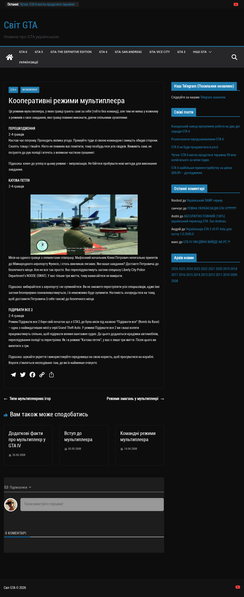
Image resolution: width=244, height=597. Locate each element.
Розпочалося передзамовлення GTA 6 (197, 139)
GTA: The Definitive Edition (71, 52)
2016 (182, 275)
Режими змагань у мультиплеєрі (132, 398)
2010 (226, 275)
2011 (219, 275)
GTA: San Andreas (128, 52)
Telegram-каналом (212, 97)
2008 (174, 281)
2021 (211, 269)
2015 (189, 275)
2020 (219, 269)
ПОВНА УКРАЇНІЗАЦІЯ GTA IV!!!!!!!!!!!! (211, 208)
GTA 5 (39, 52)
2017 (174, 275)
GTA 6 (23, 52)
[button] (209, 52)
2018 (233, 269)
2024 (189, 269)
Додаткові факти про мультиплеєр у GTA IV (27, 439)
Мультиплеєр (29, 89)
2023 (196, 269)
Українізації (28, 62)
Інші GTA (200, 52)
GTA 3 (181, 52)
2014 (196, 275)
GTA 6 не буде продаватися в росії (194, 147)
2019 (226, 269)
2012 (211, 275)
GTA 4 (103, 52)
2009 (233, 275)
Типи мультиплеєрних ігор (30, 398)
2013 (204, 275)
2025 (182, 269)
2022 (204, 269)
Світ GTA (20, 25)
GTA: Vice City (159, 52)
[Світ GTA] (9, 57)
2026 (174, 269)
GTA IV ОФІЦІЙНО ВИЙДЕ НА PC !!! (206, 242)
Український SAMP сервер (205, 200)
